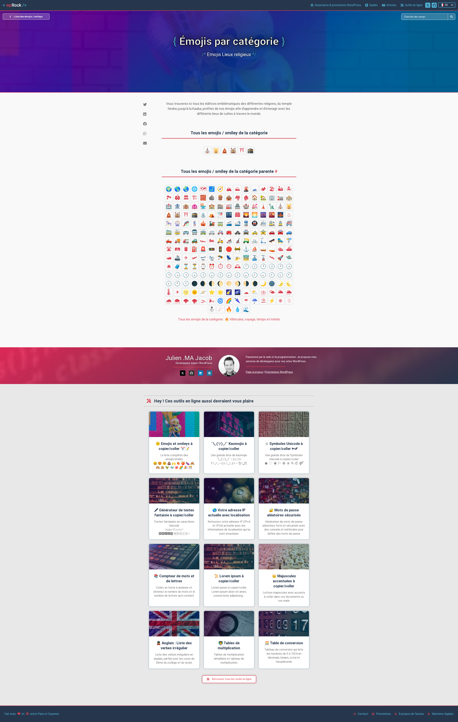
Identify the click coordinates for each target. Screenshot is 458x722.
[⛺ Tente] (212, 215)
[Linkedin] (200, 373)
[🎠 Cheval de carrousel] (169, 223)
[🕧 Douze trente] (255, 266)
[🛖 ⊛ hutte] (229, 198)
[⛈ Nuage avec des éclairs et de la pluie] (263, 292)
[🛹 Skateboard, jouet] (272, 240)
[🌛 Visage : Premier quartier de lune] (280, 283)
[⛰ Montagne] (238, 189)
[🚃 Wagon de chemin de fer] (220, 223)
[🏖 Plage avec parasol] (272, 189)
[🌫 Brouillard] (203, 301)
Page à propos (254, 372)
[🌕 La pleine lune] (229, 283)
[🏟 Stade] (177, 198)
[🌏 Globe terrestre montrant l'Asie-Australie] (186, 189)
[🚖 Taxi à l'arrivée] (263, 232)
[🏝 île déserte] (289, 189)
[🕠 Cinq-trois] (212, 275)
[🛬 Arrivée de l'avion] (212, 258)
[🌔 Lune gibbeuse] (220, 283)
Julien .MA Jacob (188, 357)
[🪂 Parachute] (220, 258)
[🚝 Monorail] (289, 223)
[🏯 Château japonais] (238, 206)
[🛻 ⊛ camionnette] (169, 240)
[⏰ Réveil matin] (212, 266)
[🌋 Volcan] (246, 189)
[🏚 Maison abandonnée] (246, 198)
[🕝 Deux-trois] (289, 266)
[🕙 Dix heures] (289, 275)
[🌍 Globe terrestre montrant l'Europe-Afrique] (169, 189)
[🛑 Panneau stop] (229, 249)
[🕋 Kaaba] (250, 150)
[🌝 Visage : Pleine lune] (186, 292)
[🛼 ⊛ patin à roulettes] (280, 240)
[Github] (191, 373)
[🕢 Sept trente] (246, 275)
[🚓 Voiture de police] (238, 232)
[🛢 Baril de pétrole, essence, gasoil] (186, 249)
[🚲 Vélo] (255, 240)
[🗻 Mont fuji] (255, 189)
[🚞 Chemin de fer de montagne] (169, 232)
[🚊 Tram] (280, 223)
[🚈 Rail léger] (263, 223)
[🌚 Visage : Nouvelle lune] (272, 283)
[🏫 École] (212, 206)
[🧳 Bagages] (177, 266)
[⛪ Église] (207, 150)
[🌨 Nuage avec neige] (177, 301)
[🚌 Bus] (186, 232)
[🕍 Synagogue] (233, 150)
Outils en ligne (413, 5)
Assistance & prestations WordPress (338, 5)
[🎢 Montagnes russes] (186, 223)
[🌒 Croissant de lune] (203, 283)
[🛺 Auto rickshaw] (246, 240)
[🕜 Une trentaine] (272, 266)
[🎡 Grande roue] (177, 223)
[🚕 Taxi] (255, 232)
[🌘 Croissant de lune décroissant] (255, 283)
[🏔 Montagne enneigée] (229, 189)
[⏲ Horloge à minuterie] (229, 266)
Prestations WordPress (279, 372)
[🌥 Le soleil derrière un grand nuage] (280, 292)
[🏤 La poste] (289, 198)
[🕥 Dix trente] (169, 283)
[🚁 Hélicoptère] (238, 258)
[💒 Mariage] (255, 206)
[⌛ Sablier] (186, 266)
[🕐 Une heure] (263, 266)
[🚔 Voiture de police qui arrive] (246, 232)
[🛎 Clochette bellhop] (169, 266)
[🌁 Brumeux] (220, 215)
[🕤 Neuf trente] (280, 275)
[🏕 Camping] (263, 189)
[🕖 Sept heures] (238, 275)
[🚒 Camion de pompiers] (229, 232)
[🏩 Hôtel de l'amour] (195, 206)
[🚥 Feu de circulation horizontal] (212, 249)
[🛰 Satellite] (272, 258)
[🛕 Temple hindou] (225, 150)
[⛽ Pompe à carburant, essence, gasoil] (195, 249)
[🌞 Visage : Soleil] (195, 292)
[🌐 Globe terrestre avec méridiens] (195, 189)
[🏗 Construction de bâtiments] (195, 198)
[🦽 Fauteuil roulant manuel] (229, 240)
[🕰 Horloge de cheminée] (238, 266)
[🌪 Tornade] (195, 301)
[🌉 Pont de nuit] (280, 215)
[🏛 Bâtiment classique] (186, 198)
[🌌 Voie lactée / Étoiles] (238, 292)
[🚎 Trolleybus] (203, 232)
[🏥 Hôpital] (169, 206)
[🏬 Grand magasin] (220, 206)
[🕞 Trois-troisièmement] (177, 275)
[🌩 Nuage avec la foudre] (186, 301)
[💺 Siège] (229, 258)
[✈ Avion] (186, 258)
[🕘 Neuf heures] (272, 275)
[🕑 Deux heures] (280, 266)
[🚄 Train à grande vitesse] (229, 223)
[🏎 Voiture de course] (203, 240)
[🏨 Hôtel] (186, 206)
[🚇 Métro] (255, 223)
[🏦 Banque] (177, 206)
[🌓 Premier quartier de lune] (212, 283)
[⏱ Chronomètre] (220, 266)
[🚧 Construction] (238, 249)
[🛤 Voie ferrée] (177, 249)
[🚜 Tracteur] (195, 240)
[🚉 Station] (272, 223)
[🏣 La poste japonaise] (280, 198)
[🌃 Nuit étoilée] (229, 215)
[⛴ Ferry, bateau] (289, 249)
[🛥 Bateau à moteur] (169, 258)
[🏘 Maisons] (238, 198)
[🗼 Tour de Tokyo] (263, 206)
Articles (391, 5)
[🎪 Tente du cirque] (203, 223)
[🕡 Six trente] (229, 275)
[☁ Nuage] (246, 292)
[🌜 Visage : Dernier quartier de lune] (289, 283)
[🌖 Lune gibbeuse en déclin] (238, 283)
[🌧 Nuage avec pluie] (169, 301)
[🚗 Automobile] (272, 232)
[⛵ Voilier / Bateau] (255, 249)
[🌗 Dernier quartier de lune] (246, 283)
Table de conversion (284, 643)
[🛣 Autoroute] (169, 249)
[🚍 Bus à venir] (195, 232)
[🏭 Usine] (229, 206)
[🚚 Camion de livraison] (177, 240)
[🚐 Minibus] (212, 232)
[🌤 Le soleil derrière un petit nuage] (272, 292)
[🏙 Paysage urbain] (238, 215)
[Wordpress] (209, 373)
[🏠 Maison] (255, 198)
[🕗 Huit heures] (255, 275)
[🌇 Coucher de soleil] (272, 215)
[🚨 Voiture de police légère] (203, 249)
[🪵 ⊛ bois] (220, 198)
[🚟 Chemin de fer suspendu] (246, 258)
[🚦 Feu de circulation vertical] (220, 249)
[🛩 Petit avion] (195, 258)
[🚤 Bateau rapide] (272, 249)
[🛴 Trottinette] (263, 240)
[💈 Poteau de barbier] (195, 223)
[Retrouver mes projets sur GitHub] (434, 5)
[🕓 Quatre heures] (186, 275)
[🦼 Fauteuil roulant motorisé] (238, 240)
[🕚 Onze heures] (177, 283)
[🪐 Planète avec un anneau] (203, 292)
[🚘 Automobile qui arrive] (280, 232)
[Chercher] (338, 16)
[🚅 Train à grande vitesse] (238, 223)
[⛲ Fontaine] (203, 215)
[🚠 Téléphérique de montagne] (255, 258)
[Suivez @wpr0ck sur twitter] (428, 5)
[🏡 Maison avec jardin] (263, 198)
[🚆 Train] (246, 223)
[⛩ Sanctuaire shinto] (242, 150)
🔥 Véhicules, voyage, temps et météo (229, 319)
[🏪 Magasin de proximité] (203, 206)
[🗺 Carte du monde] (203, 189)
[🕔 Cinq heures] (203, 275)
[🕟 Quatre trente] (195, 275)
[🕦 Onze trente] (186, 283)
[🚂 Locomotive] (212, 223)
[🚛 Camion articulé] (186, 240)
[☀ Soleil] (177, 292)
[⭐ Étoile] (212, 292)
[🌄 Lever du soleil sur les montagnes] (246, 215)
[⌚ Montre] (203, 266)
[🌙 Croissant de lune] (263, 283)
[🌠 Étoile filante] (229, 292)
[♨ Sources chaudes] (289, 215)
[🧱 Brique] (203, 198)
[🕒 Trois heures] (169, 275)
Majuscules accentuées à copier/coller (284, 581)
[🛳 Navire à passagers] (280, 249)
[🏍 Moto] (212, 240)
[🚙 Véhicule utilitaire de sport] (289, 232)
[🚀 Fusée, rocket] (280, 258)
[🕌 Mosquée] (216, 150)
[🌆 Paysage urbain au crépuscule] (263, 215)
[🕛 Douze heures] (246, 266)
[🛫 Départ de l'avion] (203, 258)
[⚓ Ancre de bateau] (246, 249)
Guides (373, 5)
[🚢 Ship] (177, 258)
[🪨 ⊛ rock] (212, 198)
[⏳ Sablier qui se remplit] (195, 266)
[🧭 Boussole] (220, 189)
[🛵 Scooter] (220, 240)
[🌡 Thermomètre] (169, 292)
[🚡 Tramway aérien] (263, 258)
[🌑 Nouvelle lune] (195, 283)
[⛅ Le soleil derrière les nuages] (255, 292)
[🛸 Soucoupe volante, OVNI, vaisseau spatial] (289, 258)
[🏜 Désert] (280, 189)
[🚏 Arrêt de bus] (289, 240)
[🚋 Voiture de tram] (177, 232)
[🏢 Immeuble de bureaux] (272, 198)
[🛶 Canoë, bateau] (263, 249)
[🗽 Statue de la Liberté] (272, 206)
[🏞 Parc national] (169, 198)
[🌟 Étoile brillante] (220, 292)
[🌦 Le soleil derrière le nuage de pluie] (289, 292)
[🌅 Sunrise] (255, 215)
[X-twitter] (182, 373)
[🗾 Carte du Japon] (212, 189)
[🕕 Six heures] (220, 275)
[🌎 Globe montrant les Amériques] (177, 189)
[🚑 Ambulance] (220, 232)
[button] (151, 104)
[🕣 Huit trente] (263, 275)
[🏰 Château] (246, 206)
